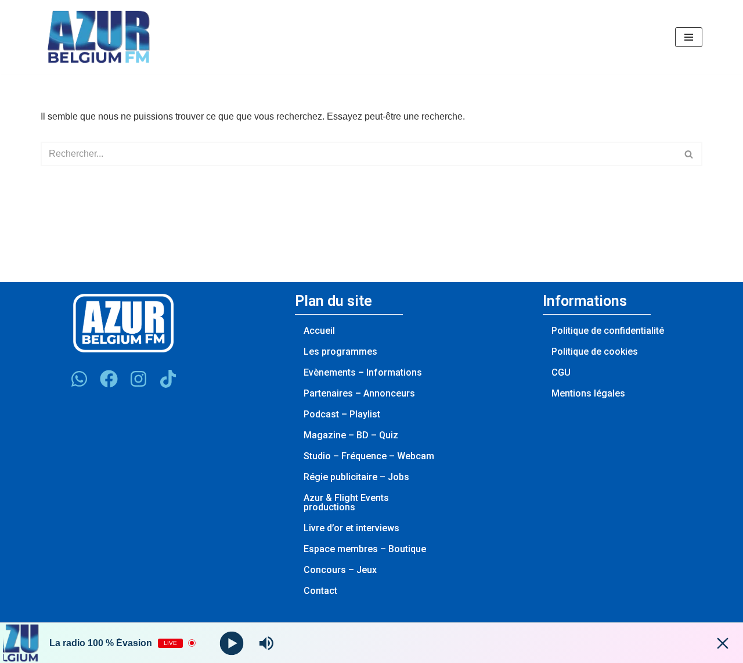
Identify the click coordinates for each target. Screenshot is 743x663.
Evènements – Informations (363, 372)
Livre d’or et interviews (351, 528)
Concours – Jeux (340, 569)
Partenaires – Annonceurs (359, 393)
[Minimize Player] (722, 643)
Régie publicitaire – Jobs (356, 476)
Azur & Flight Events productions (346, 502)
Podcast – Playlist (342, 414)
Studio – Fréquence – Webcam (369, 456)
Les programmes (340, 351)
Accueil (319, 330)
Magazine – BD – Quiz (351, 435)
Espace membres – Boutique (365, 548)
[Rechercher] (689, 154)
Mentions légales (588, 393)
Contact (320, 590)
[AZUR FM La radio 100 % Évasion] (99, 36)
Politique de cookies (594, 351)
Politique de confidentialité (607, 330)
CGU (561, 372)
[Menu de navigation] (688, 37)
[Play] (232, 643)
